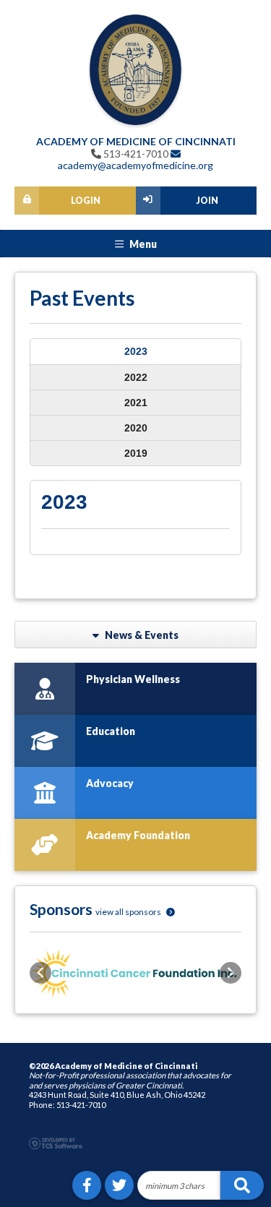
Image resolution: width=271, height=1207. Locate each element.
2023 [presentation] (135, 351)
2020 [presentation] (135, 428)
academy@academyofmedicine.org (135, 165)
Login (85, 200)
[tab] (135, 351)
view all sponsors (129, 911)
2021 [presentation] (135, 402)
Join (207, 200)
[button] (40, 973)
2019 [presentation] (135, 453)
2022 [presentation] (135, 377)
